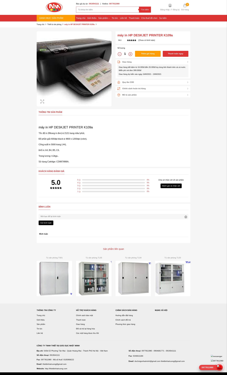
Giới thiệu (91, 18)
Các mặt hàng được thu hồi (87, 333)
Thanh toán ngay (175, 54)
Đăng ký (176, 10)
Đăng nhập (165, 10)
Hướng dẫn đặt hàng (124, 315)
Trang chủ (80, 18)
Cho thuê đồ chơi (149, 18)
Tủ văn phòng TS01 (54, 258)
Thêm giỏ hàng (148, 54)
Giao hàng (80, 324)
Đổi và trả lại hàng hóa (85, 329)
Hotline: (111, 4)
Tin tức (115, 18)
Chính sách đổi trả (123, 320)
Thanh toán (134, 18)
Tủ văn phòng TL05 (94, 258)
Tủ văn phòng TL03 (172, 258)
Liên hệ (40, 333)
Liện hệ (123, 18)
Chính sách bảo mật (84, 315)
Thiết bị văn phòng (54, 24)
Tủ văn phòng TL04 (133, 258)
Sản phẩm (103, 18)
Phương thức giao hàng (125, 324)
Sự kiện (163, 18)
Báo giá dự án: (87, 4)
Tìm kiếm (145, 10)
